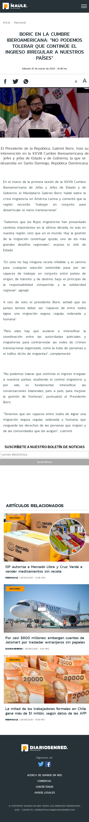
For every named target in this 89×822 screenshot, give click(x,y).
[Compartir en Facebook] (5, 83)
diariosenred (13, 648)
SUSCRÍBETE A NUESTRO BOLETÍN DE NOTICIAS (45, 447)
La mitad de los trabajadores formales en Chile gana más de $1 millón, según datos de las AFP (46, 711)
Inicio (6, 22)
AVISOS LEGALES (44, 793)
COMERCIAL (44, 781)
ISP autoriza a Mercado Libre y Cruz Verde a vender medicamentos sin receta (43, 569)
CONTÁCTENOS (44, 787)
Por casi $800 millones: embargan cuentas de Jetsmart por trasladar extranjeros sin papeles (45, 640)
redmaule (11, 577)
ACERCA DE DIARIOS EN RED (44, 775)
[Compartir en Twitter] (15, 83)
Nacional (20, 22)
